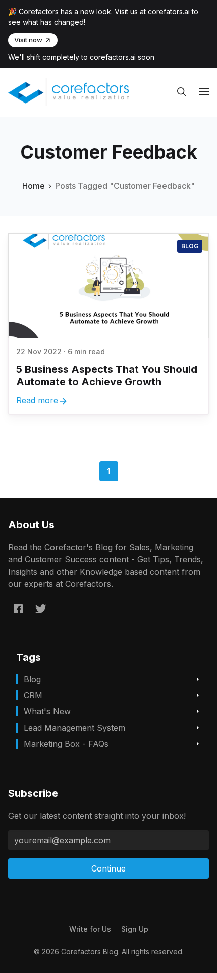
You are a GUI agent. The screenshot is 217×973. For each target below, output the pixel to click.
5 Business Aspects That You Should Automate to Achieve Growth (106, 375)
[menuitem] (90, 928)
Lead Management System (74, 728)
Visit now (28, 40)
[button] (182, 92)
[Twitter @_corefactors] (41, 608)
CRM (33, 695)
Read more (37, 400)
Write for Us (90, 929)
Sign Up (134, 929)
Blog (189, 246)
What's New (47, 711)
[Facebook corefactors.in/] (18, 608)
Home (33, 186)
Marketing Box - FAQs (66, 744)
